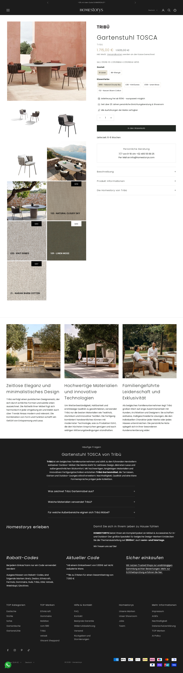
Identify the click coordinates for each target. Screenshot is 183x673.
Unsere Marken (127, 611)
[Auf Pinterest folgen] (21, 650)
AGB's (155, 616)
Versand (78, 630)
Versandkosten (114, 54)
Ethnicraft (45, 611)
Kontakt (78, 616)
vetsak (43, 635)
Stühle (9, 616)
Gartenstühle (13, 630)
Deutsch (151, 10)
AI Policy (156, 635)
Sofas (9, 621)
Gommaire (46, 616)
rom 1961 (44, 625)
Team (122, 625)
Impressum (158, 611)
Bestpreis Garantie (84, 621)
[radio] (102, 72)
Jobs (121, 621)
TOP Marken (158, 630)
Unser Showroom (128, 616)
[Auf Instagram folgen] (14, 650)
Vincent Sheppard (49, 640)
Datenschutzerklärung (164, 625)
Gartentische (13, 625)
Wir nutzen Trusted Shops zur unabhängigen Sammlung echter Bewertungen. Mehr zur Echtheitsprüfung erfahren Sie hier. (149, 569)
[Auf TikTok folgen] (28, 650)
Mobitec (44, 621)
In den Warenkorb (136, 128)
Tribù (100, 44)
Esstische (11, 611)
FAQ (76, 611)
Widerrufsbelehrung (84, 625)
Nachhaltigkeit (159, 621)
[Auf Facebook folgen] (7, 650)
